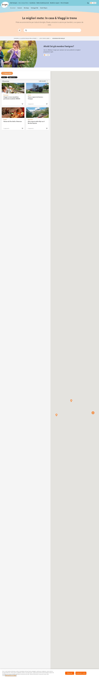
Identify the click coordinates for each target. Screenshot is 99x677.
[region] (49, 673)
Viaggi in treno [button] (12, 77)
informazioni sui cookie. (10, 675)
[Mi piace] (23, 104)
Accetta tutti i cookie (81, 673)
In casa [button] (3, 77)
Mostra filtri (7, 73)
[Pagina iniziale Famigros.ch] (5, 5)
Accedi (94, 2)
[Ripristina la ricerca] (78, 30)
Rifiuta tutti (69, 673)
